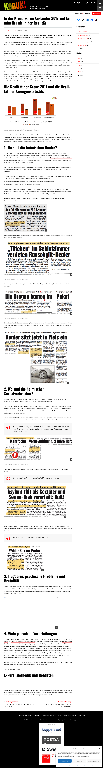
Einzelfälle (77, 3)
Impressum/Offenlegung (25, 715)
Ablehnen (79, 761)
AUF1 (80, 72)
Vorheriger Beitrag (12, 702)
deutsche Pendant (67, 641)
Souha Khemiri (15, 669)
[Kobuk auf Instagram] (83, 20)
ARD (80, 65)
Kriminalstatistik (12, 42)
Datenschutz (58, 715)
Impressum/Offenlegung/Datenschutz (75, 765)
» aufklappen (8, 681)
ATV (80, 68)
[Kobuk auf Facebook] (92, 20)
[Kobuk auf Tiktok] (96, 20)
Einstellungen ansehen (93, 761)
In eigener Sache (84, 38)
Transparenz (67, 715)
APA (80, 62)
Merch (93, 3)
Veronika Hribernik (10, 31)
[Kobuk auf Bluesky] (78, 20)
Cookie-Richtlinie (64, 765)
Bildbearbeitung (84, 35)
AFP (80, 58)
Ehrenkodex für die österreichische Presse (23, 641)
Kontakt (37, 715)
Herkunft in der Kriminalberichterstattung (23, 639)
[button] (100, 748)
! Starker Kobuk (84, 32)
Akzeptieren (65, 761)
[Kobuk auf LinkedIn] (87, 20)
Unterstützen (96, 14)
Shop (75, 715)
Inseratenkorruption (85, 42)
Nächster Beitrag (64, 702)
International (83, 45)
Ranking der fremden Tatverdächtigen (61, 158)
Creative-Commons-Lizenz (48, 720)
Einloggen (82, 715)
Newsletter (86, 3)
